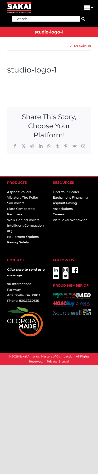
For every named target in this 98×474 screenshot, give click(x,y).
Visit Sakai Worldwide (70, 220)
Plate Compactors (21, 209)
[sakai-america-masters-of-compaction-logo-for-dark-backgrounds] (19, 4)
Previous (82, 46)
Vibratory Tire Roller (22, 197)
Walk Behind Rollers (23, 220)
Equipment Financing (70, 197)
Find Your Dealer (66, 192)
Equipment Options (23, 237)
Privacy (52, 361)
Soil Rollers (15, 203)
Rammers (15, 214)
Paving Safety (18, 242)
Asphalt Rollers (19, 192)
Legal (65, 361)
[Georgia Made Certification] (25, 309)
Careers (59, 214)
